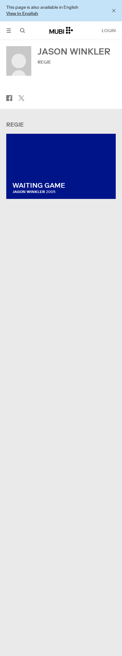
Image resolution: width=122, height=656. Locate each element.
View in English (22, 13)
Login (109, 30)
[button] (9, 30)
